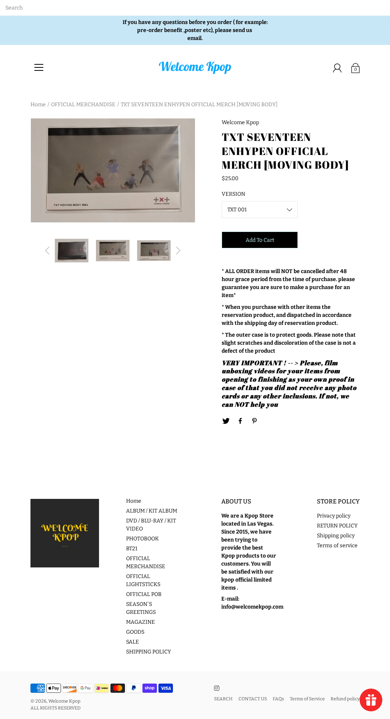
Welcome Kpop (64, 701)
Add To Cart (260, 240)
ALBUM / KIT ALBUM (151, 511)
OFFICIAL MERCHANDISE (83, 104)
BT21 (131, 548)
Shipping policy (336, 535)
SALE (132, 642)
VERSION (233, 194)
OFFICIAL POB (143, 594)
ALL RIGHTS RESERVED (55, 708)
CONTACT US (252, 698)
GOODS (135, 632)
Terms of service (337, 545)
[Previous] (47, 250)
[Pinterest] (255, 421)
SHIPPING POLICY (148, 652)
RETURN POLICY (337, 525)
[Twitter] (226, 421)
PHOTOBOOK (142, 538)
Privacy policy (333, 516)
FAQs (278, 698)
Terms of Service (307, 698)
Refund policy (345, 698)
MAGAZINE (140, 622)
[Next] (178, 250)
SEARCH (223, 698)
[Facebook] (240, 421)
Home (38, 104)
